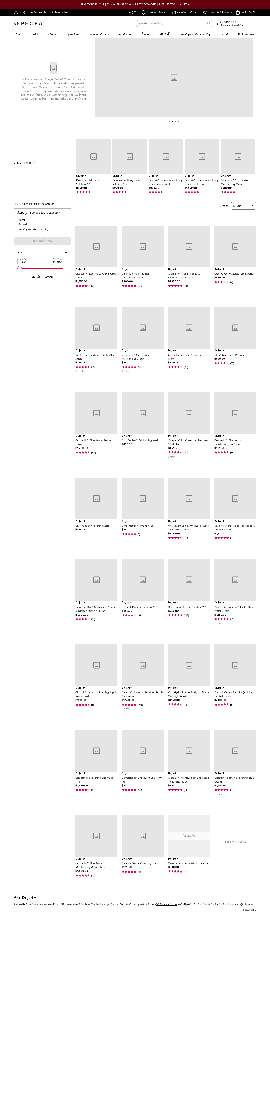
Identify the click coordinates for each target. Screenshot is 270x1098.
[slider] (19, 268)
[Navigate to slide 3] (175, 121)
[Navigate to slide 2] (172, 121)
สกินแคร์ (22, 224)
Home (17, 203)
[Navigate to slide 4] (178, 121)
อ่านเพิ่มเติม (249, 909)
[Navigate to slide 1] (169, 121)
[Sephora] (28, 23)
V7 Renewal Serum (166, 904)
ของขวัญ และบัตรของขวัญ (32, 229)
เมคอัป (21, 219)
